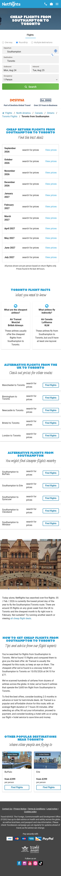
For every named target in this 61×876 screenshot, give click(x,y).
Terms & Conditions (36, 809)
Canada (39, 113)
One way (8, 42)
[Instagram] (24, 863)
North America (23, 113)
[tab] (30, 35)
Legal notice (52, 809)
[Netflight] (11, 4)
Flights (9, 113)
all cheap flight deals (20, 618)
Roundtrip (23, 42)
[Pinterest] (35, 863)
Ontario (51, 113)
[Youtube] (30, 863)
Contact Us (7, 809)
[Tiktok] (41, 863)
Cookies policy (30, 812)
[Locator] (55, 51)
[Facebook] (19, 863)
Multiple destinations (43, 42)
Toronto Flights (10, 116)
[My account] (51, 4)
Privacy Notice (20, 809)
